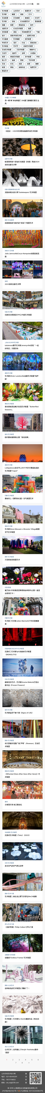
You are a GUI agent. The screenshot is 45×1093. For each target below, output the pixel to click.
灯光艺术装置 (18, 29)
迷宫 (3, 57)
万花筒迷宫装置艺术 (12, 560)
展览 (15, 32)
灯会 (23, 43)
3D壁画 (33, 53)
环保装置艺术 (26, 32)
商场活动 (22, 25)
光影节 (14, 53)
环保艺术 (5, 43)
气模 (38, 32)
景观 (21, 60)
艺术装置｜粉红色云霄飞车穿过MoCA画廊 (21, 897)
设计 (3, 36)
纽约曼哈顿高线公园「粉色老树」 (17, 437)
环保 (38, 57)
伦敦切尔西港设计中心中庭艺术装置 (18, 315)
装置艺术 (28, 11)
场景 (29, 29)
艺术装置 (5, 11)
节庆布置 (32, 60)
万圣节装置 (20, 50)
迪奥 (13, 60)
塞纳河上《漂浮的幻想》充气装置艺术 (19, 499)
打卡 (30, 14)
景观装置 (38, 21)
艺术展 (4, 21)
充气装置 (28, 57)
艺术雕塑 (16, 39)
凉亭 (23, 53)
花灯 (15, 43)
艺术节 (15, 46)
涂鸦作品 (22, 67)
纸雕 (3, 25)
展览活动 (33, 43)
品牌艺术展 (31, 36)
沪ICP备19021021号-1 (10, 1091)
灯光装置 (16, 18)
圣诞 (20, 64)
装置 (11, 25)
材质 (3, 67)
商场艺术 (5, 71)
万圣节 (4, 53)
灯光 (11, 64)
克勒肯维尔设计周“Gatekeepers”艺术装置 (21, 192)
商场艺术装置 (15, 57)
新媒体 (27, 18)
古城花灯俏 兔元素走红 (13, 805)
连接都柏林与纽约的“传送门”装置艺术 (19, 223)
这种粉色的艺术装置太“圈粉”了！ (17, 988)
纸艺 (31, 25)
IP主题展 (5, 39)
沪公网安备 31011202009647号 (31, 1091)
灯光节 (37, 18)
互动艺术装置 (6, 50)
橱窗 (37, 64)
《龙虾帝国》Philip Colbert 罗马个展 (19, 927)
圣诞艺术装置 (28, 46)
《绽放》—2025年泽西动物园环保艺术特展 (21, 131)
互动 (3, 64)
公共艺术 (16, 11)
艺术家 (4, 14)
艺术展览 (5, 46)
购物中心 (33, 50)
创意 (28, 64)
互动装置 (5, 18)
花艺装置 (28, 39)
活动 (13, 21)
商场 (11, 67)
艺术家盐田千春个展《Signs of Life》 (19, 713)
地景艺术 (33, 67)
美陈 (21, 14)
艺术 (38, 11)
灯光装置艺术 (25, 21)
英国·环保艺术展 (16, 36)
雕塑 (13, 14)
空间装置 (5, 32)
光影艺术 (5, 29)
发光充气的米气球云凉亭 (14, 866)
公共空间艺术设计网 (17, 4)
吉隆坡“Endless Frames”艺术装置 (18, 958)
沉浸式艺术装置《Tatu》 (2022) (17, 835)
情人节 (4, 60)
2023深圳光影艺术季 (13, 284)
